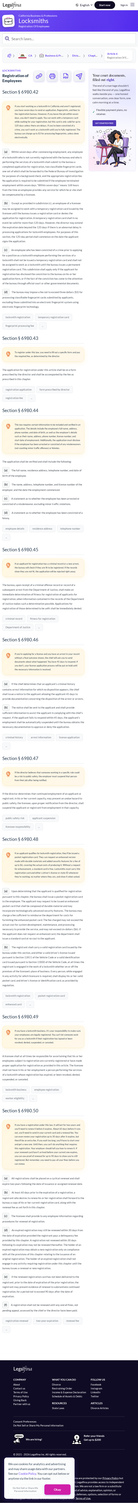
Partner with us (21, 1404)
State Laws (58, 1408)
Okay (57, 1489)
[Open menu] (132, 5)
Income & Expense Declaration (69, 1392)
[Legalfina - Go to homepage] (12, 7)
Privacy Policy (21, 1396)
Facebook (96, 1384)
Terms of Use (20, 1392)
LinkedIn (95, 1392)
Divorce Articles (100, 1408)
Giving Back (20, 1400)
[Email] (79, 76)
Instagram (96, 1388)
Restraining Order (62, 1388)
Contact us (19, 1388)
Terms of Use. (83, 1498)
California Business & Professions (38, 15)
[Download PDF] (65, 76)
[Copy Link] (39, 76)
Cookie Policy (27, 1473)
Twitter (95, 1396)
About (16, 1384)
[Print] (52, 76)
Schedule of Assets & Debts (67, 1396)
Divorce (56, 1384)
